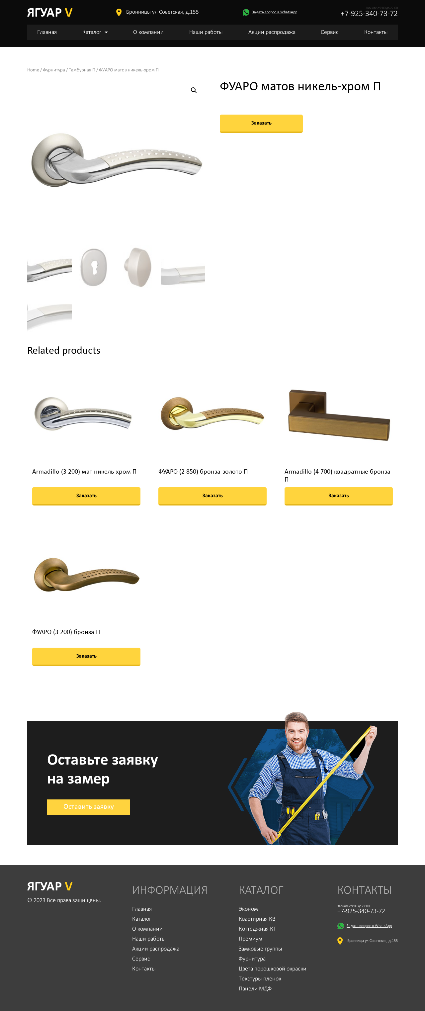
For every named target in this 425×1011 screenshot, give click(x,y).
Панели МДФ (255, 989)
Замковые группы (260, 949)
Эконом (248, 909)
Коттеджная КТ (257, 929)
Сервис (330, 32)
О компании (148, 32)
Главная (47, 32)
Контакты (376, 32)
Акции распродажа (272, 32)
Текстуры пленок (260, 979)
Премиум (250, 939)
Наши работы (206, 32)
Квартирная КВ (257, 919)
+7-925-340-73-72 (369, 14)
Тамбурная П (82, 70)
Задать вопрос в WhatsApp (274, 12)
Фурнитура (54, 70)
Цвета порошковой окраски (272, 969)
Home (33, 70)
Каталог (91, 32)
